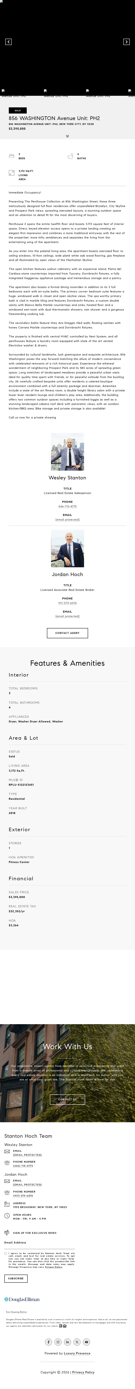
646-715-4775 (68, 506)
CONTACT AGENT (67, 633)
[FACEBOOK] (48, 1342)
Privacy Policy (53, 1267)
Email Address (15, 1242)
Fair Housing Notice (16, 1312)
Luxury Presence (77, 1353)
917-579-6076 (67, 603)
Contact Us (67, 1099)
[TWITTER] (77, 1342)
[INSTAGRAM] (58, 1342)
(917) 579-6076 (23, 1195)
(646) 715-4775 (23, 1165)
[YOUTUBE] (86, 1342)
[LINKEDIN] (67, 1342)
